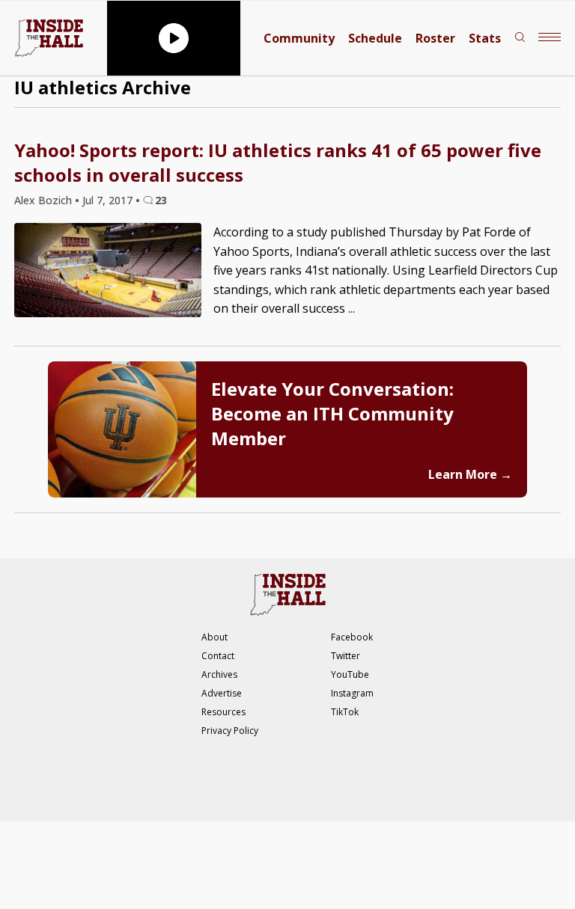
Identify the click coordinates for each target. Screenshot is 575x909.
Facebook (352, 637)
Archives (219, 674)
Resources (223, 712)
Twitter (345, 655)
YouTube (350, 674)
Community (299, 38)
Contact (217, 655)
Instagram (352, 693)
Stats (485, 38)
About (214, 637)
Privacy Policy (229, 730)
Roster (435, 38)
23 (161, 200)
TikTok (345, 712)
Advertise (221, 693)
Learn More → (470, 474)
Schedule (375, 38)
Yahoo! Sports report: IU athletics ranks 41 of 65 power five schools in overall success (277, 162)
